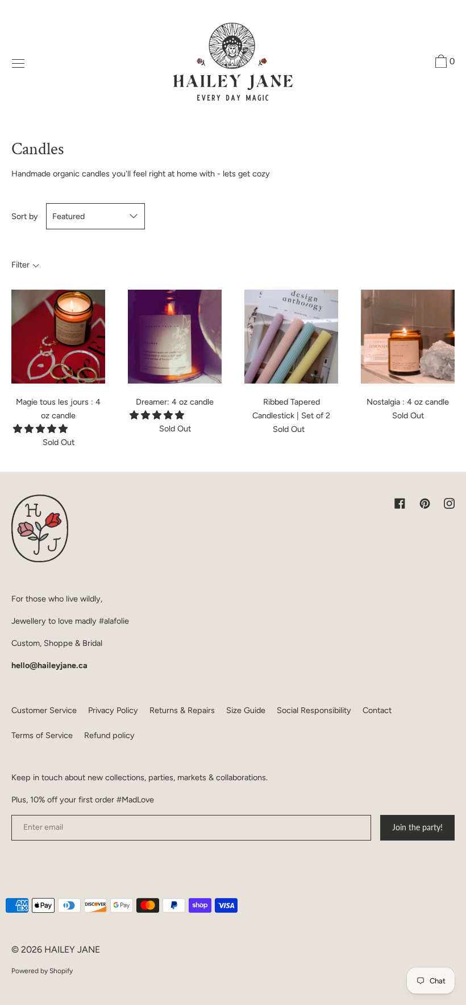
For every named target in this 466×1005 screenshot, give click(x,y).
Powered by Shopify (42, 971)
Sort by (24, 216)
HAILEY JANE (72, 949)
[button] (41, 428)
